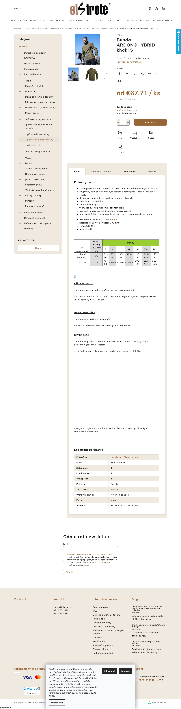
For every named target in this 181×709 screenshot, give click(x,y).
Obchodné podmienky (104, 626)
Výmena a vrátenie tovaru (106, 614)
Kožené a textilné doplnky (37, 223)
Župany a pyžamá (34, 206)
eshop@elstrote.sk (63, 607)
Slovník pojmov (101, 649)
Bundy (28, 163)
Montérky (30, 91)
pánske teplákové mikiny (40, 139)
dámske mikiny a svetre (38, 119)
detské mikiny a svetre (38, 151)
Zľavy (96, 611)
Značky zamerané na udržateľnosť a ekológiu (148, 626)
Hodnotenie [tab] (130, 171)
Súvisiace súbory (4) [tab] (101, 171)
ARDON (120, 35)
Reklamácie (99, 618)
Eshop (25, 46)
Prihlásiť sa (70, 572)
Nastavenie (57, 702)
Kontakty (97, 637)
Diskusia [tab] (151, 171)
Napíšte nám (99, 641)
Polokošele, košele (34, 86)
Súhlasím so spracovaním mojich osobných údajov (89, 554)
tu (53, 695)
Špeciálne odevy (33, 184)
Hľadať (38, 248)
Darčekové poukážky (35, 52)
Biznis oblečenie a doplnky (39, 96)
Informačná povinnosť (104, 645)
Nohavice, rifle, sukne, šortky (40, 107)
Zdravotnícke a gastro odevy (40, 102)
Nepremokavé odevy (36, 174)
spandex (112, 219)
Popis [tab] (77, 171)
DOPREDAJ (30, 58)
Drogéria (28, 228)
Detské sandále (32, 63)
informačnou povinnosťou (98, 562)
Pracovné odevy (32, 74)
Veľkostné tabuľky (102, 622)
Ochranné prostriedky (35, 218)
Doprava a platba (102, 607)
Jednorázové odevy (35, 179)
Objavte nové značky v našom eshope (146, 642)
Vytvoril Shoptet (159, 702)
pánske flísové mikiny (38, 134)
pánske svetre (34, 145)
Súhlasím (125, 671)
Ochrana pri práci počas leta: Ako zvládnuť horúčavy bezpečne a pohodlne (147, 608)
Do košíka (151, 122)
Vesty (28, 158)
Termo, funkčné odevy (36, 168)
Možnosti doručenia (127, 110)
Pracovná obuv (32, 69)
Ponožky (29, 200)
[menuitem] (12, 20)
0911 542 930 (61, 613)
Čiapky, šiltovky (33, 195)
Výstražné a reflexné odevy (39, 190)
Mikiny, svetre (32, 112)
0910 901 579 (61, 610)
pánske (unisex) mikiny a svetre (39, 126)
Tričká (28, 80)
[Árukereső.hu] (32, 689)
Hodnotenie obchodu (103, 653)
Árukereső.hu (31, 693)
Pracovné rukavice (33, 212)
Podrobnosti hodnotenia (129, 61)
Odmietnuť (109, 671)
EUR (16, 8)
